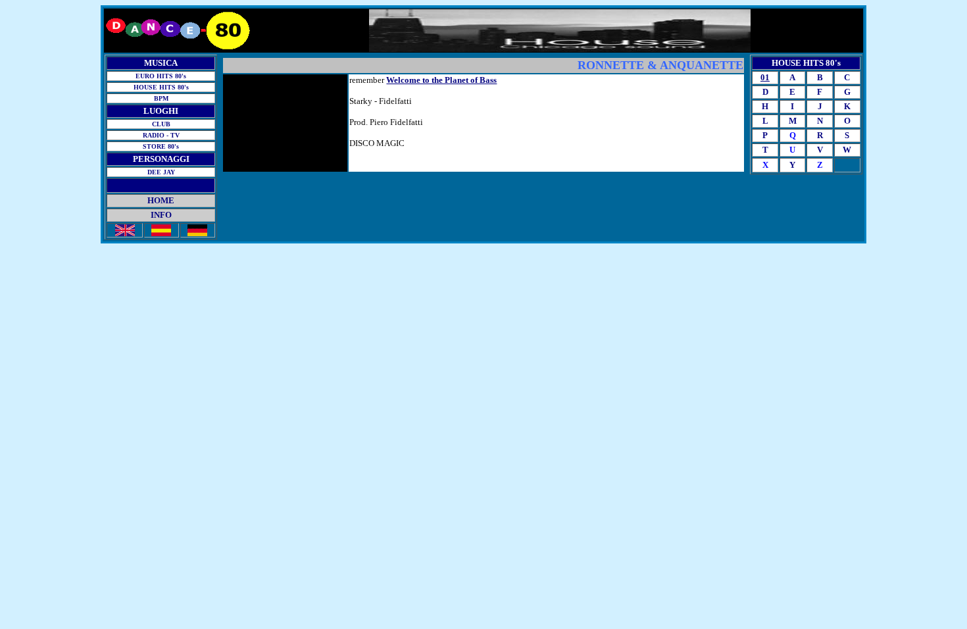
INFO (161, 215)
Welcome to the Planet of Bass (441, 80)
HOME (160, 200)
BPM (161, 98)
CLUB (161, 124)
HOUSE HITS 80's (161, 87)
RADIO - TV (161, 135)
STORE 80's (161, 146)
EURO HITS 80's (161, 76)
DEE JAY (161, 172)
